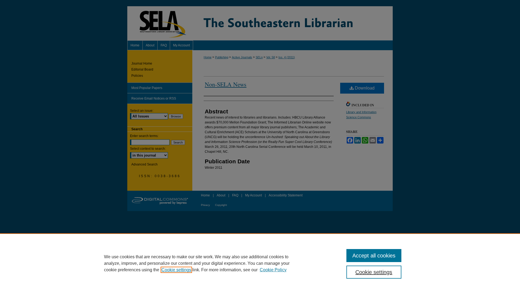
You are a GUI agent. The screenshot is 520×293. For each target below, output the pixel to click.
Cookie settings (176, 269)
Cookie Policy (273, 269)
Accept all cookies (373, 256)
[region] (260, 263)
